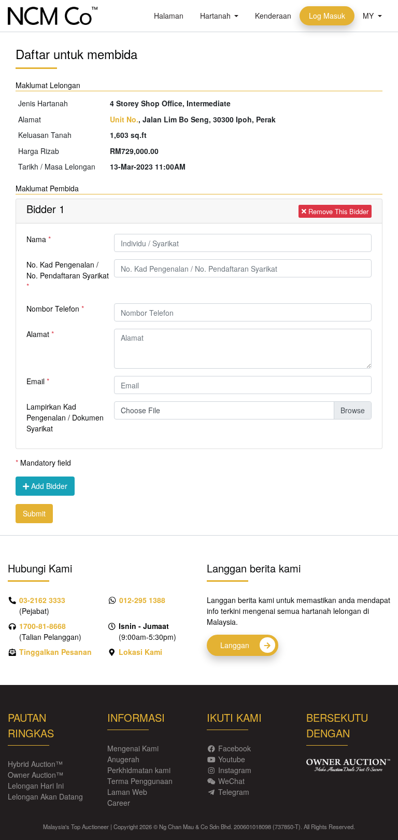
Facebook (234, 748)
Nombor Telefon (52, 308)
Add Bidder (48, 486)
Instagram (234, 770)
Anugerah (123, 759)
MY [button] (369, 15)
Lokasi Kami (140, 652)
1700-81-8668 (42, 626)
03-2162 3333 (42, 600)
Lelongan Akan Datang (45, 796)
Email (35, 381)
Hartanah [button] (223, 15)
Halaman (173, 15)
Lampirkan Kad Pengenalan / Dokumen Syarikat (65, 417)
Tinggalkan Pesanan (55, 652)
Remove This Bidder (337, 211)
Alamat (37, 334)
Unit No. (124, 119)
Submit (34, 513)
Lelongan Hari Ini (36, 785)
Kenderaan (277, 15)
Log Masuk (331, 16)
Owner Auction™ (35, 774)
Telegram (233, 792)
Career (118, 802)
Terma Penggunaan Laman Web (140, 786)
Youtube (231, 759)
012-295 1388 (142, 600)
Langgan (235, 645)
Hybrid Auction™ (35, 764)
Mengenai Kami (133, 748)
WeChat (231, 781)
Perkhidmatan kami (138, 770)
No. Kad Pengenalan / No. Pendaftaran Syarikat (67, 270)
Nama (36, 239)
